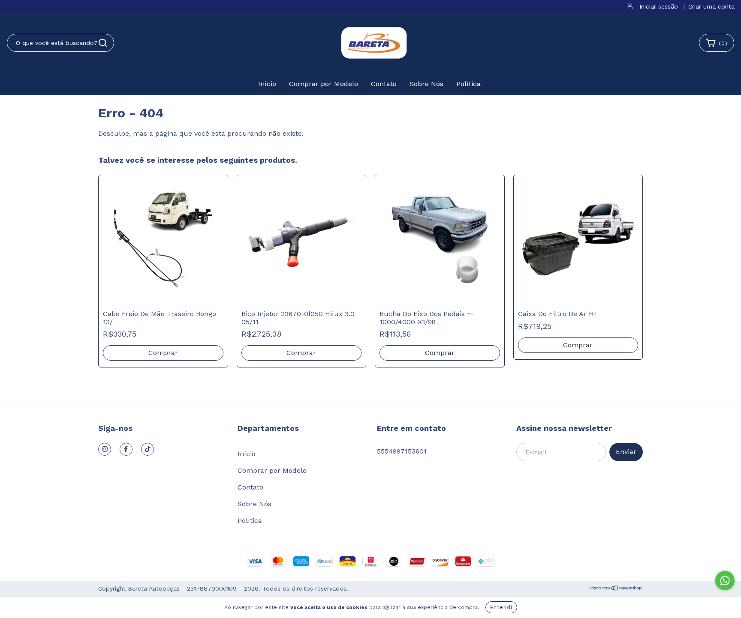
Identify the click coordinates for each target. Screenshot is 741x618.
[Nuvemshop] (616, 588)
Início (267, 84)
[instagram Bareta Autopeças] (104, 449)
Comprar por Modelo (323, 84)
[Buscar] (102, 43)
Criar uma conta (711, 6)
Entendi (501, 607)
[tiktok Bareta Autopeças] (147, 449)
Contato (384, 84)
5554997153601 (402, 451)
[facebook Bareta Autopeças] (126, 449)
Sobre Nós (426, 84)
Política (468, 84)
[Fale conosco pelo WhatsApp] (725, 580)
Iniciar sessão (658, 6)
